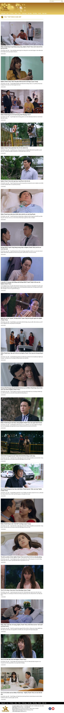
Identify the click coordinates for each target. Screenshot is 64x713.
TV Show (11, 13)
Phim (19, 13)
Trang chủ (3, 13)
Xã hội (39, 13)
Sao (7, 13)
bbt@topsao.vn (23, 711)
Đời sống (35, 13)
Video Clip (44, 13)
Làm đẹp (30, 13)
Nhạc (16, 13)
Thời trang (24, 13)
